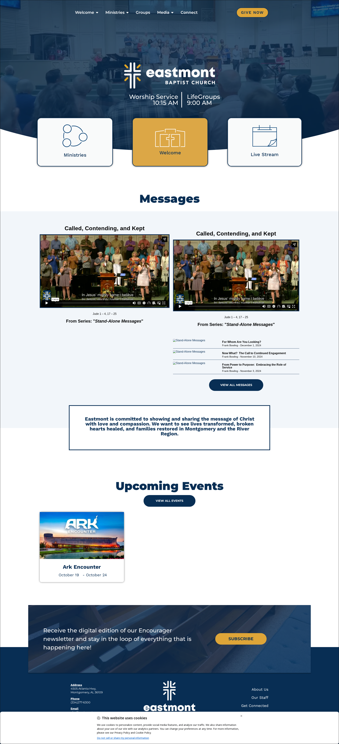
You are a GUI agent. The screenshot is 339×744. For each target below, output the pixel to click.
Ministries (114, 12)
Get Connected (254, 705)
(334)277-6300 (80, 702)
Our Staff (259, 697)
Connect (189, 12)
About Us (260, 689)
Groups (143, 12)
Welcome (84, 12)
